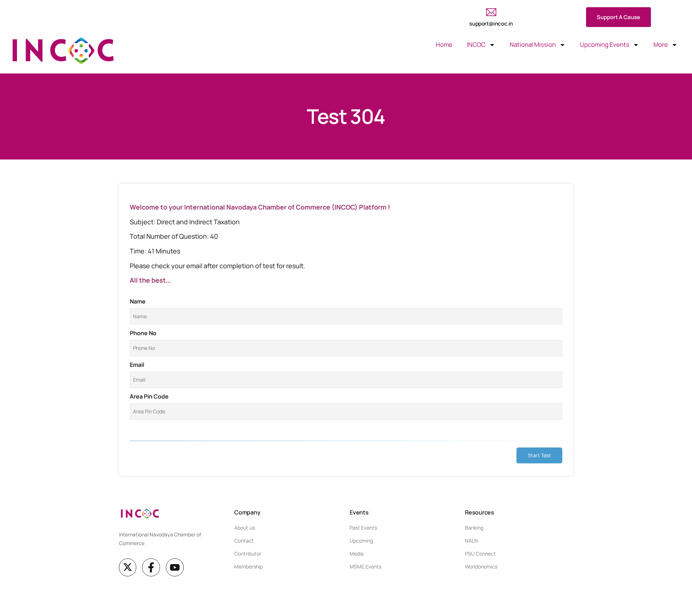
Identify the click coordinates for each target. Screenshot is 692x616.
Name (138, 301)
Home (444, 44)
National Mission (533, 44)
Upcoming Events (604, 44)
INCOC (476, 44)
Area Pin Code (149, 396)
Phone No (143, 333)
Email (137, 365)
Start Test (539, 455)
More (660, 44)
